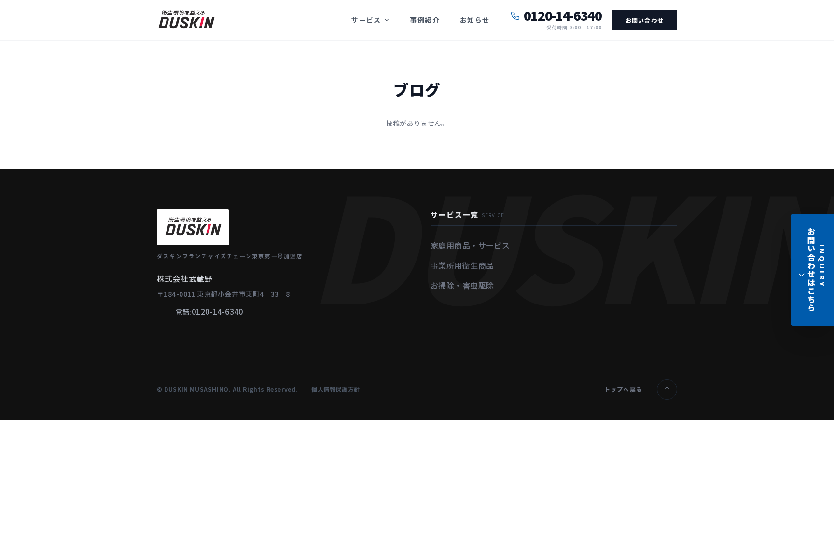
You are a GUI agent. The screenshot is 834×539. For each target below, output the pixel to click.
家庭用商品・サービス (470, 245)
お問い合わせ (645, 20)
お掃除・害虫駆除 (462, 285)
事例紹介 (425, 20)
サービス (366, 20)
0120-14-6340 (217, 311)
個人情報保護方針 (335, 389)
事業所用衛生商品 (462, 265)
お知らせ (475, 20)
